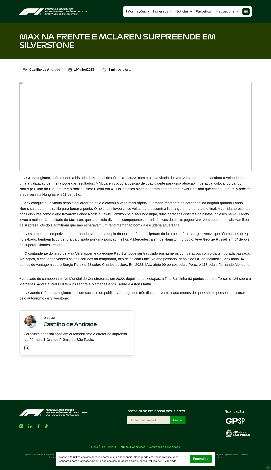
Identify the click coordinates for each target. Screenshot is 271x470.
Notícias (182, 11)
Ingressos (160, 11)
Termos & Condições (132, 446)
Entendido (201, 458)
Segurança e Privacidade (164, 446)
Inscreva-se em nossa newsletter (156, 411)
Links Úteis (98, 446)
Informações (136, 11)
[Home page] (53, 11)
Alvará (112, 446)
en (246, 11)
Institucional (225, 11)
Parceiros (203, 11)
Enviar (178, 420)
